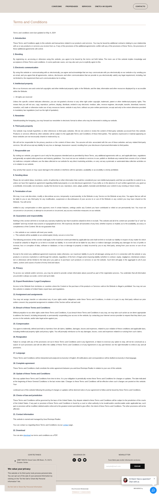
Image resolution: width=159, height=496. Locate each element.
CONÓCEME (57, 6)
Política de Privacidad (80, 489)
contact (66, 425)
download (27, 435)
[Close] (53, 467)
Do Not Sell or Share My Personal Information (25, 487)
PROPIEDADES (72, 6)
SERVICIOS (86, 6)
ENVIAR (137, 466)
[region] (30, 478)
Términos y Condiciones (81, 492)
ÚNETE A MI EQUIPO (103, 6)
